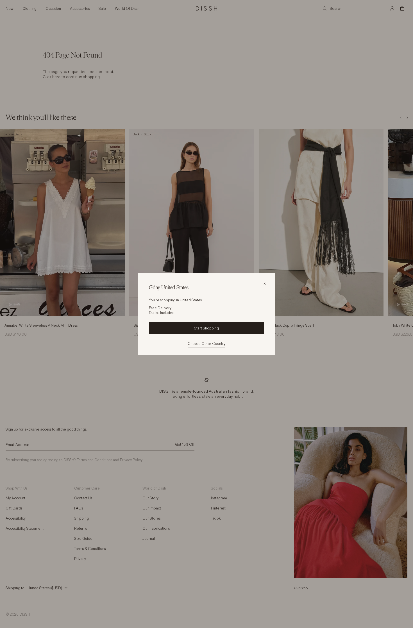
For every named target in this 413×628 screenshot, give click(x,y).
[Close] (264, 283)
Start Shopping (206, 328)
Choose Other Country (206, 343)
